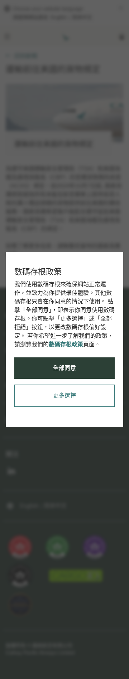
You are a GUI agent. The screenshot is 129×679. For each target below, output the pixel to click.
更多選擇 (64, 395)
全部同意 (64, 368)
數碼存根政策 (66, 344)
